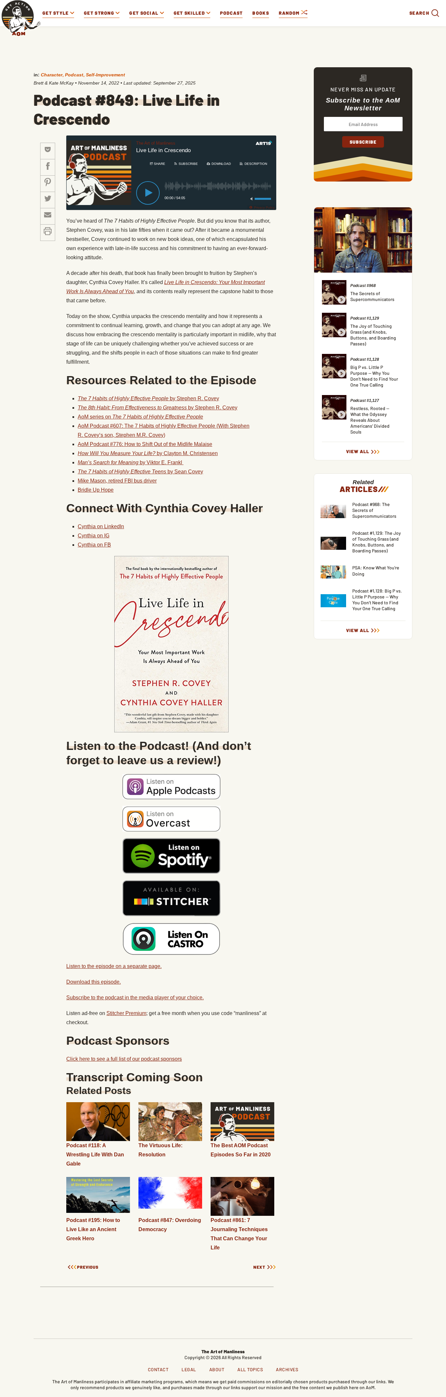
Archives (287, 1369)
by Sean (140, 471)
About (217, 1369)
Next (259, 1267)
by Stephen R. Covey (157, 407)
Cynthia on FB (94, 545)
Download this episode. (93, 982)
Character (51, 74)
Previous (88, 1267)
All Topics (250, 1369)
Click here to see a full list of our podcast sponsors (124, 1059)
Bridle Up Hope (96, 490)
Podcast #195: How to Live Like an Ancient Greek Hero (93, 1229)
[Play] (148, 193)
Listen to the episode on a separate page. (114, 966)
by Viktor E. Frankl (130, 462)
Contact (158, 1369)
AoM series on (140, 417)
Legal (189, 1369)
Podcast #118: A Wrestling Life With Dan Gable (95, 1155)
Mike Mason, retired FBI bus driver (117, 481)
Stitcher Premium (126, 1013)
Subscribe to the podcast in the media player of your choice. (135, 997)
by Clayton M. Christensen (148, 453)
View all (357, 451)
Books (260, 13)
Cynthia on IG (93, 535)
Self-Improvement (105, 74)
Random (290, 13)
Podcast (231, 13)
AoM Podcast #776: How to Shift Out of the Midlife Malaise (145, 444)
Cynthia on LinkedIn (101, 526)
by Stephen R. (148, 398)
